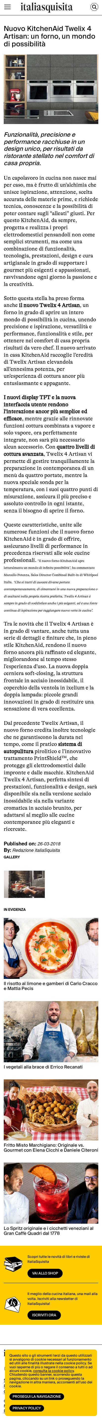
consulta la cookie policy (53, 1371)
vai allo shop (45, 1273)
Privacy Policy (27, 1408)
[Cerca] (94, 7)
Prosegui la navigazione (37, 1397)
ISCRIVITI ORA (44, 1315)
